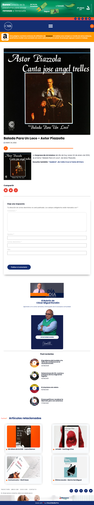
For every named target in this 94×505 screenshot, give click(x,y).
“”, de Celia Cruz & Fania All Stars (66, 162)
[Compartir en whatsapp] (16, 190)
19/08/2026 (45, 378)
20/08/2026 (45, 366)
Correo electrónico (14, 242)
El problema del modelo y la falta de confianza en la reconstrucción (52, 361)
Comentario (12, 210)
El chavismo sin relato (49, 387)
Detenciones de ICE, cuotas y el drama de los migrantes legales (52, 374)
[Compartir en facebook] (6, 190)
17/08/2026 (45, 403)
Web (8, 249)
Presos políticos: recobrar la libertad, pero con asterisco (52, 400)
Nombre (10, 234)
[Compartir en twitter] (11, 190)
